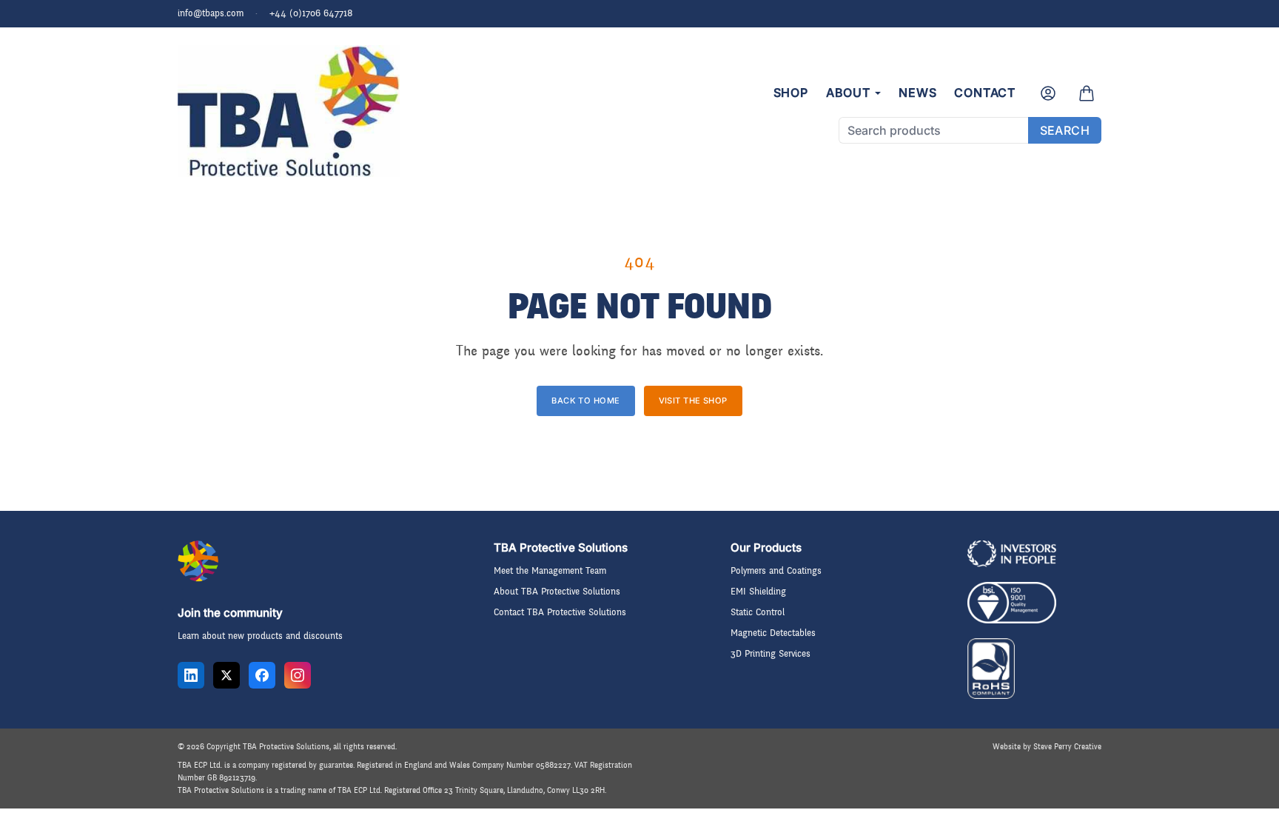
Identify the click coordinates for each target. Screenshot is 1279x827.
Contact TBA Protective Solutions (560, 612)
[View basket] (1086, 93)
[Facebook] (262, 675)
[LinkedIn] (191, 675)
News (917, 92)
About (848, 92)
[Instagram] (297, 675)
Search (1065, 130)
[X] (226, 675)
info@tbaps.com (211, 13)
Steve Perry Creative (1067, 746)
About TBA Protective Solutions (557, 591)
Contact (985, 92)
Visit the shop (693, 400)
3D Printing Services (770, 654)
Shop (790, 92)
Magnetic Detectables (773, 633)
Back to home (585, 400)
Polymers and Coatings (776, 571)
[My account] (1048, 93)
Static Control (758, 612)
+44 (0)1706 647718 (311, 13)
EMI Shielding (758, 591)
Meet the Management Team (550, 571)
